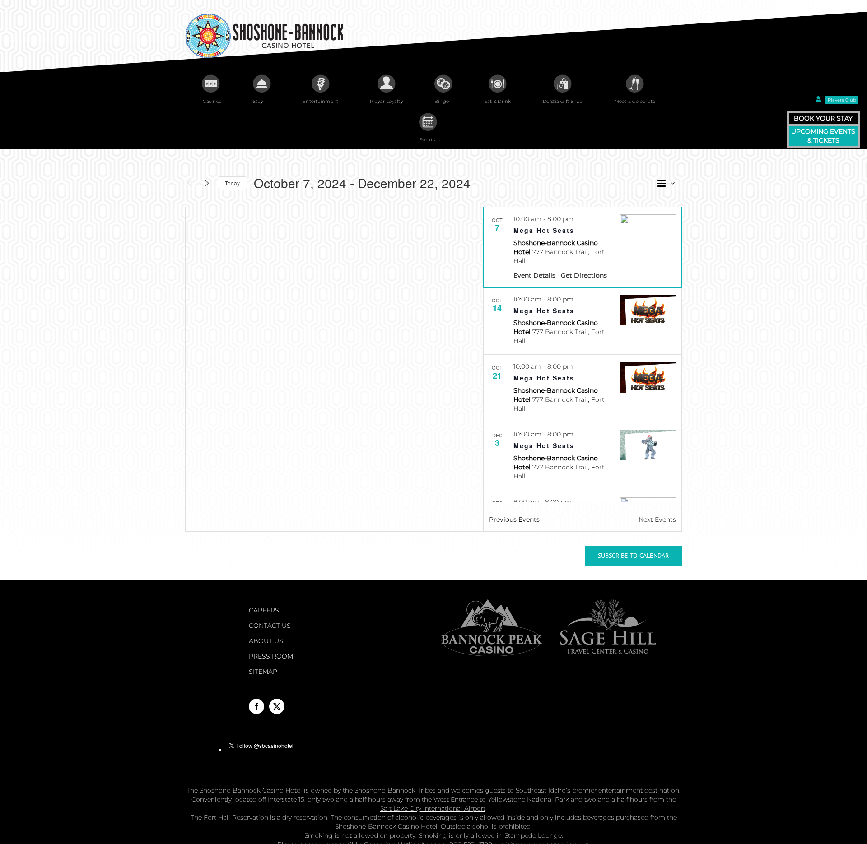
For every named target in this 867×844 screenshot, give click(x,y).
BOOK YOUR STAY (823, 118)
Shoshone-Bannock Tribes (396, 790)
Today (232, 183)
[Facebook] (256, 706)
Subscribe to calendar (633, 556)
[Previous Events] (189, 183)
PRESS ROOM (271, 656)
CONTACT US (270, 625)
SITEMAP (263, 672)
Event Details (534, 275)
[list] (582, 354)
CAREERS (264, 610)
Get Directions (584, 275)
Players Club (842, 100)
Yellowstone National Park (529, 799)
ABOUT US (266, 641)
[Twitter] (276, 706)
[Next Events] (206, 183)
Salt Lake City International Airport (432, 808)
